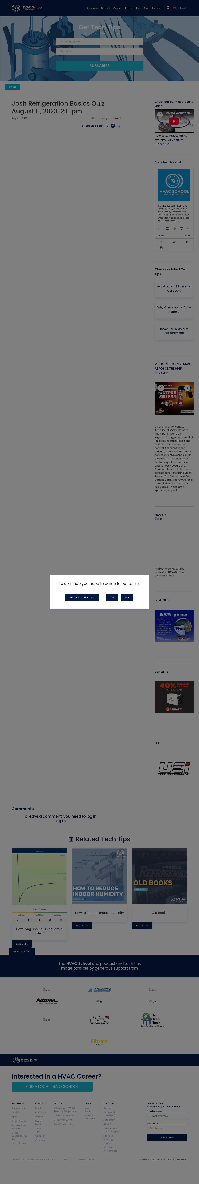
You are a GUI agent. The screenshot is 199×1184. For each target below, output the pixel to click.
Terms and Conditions (82, 597)
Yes (112, 597)
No (127, 597)
